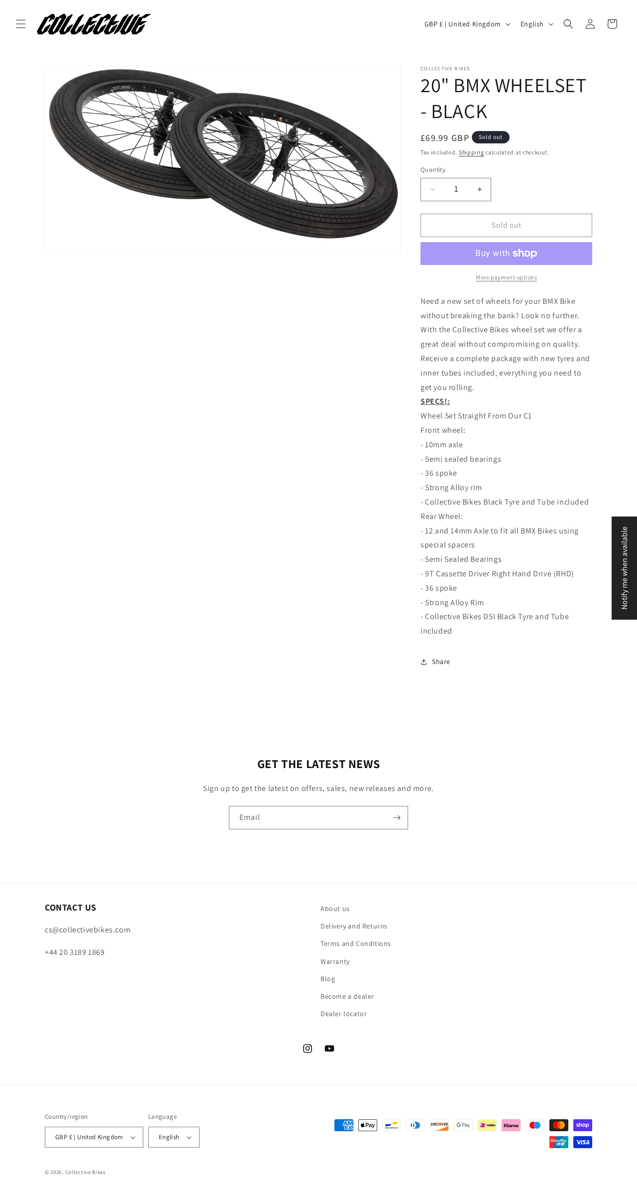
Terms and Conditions (355, 943)
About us (335, 908)
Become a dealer (347, 996)
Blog (327, 978)
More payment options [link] (506, 277)
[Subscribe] (397, 817)
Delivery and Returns (354, 925)
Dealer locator (343, 1013)
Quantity (433, 169)
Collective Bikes (85, 1172)
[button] (21, 24)
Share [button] (441, 661)
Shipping (471, 152)
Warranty (335, 961)
